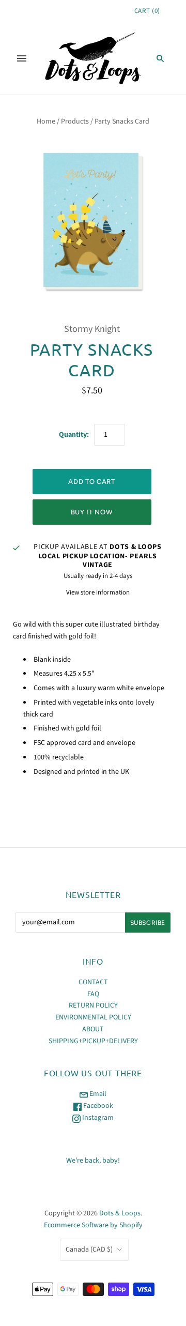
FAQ (93, 994)
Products (75, 121)
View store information (98, 592)
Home (46, 121)
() (147, 11)
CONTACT (93, 982)
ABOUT (93, 1029)
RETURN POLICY (93, 1005)
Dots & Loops (120, 1213)
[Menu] (22, 58)
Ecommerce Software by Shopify (93, 1225)
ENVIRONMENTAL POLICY (93, 1017)
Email (97, 1094)
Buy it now (92, 512)
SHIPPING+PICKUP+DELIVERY (93, 1041)
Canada (89, 1249)
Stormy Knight (92, 329)
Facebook (97, 1106)
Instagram (97, 1117)
